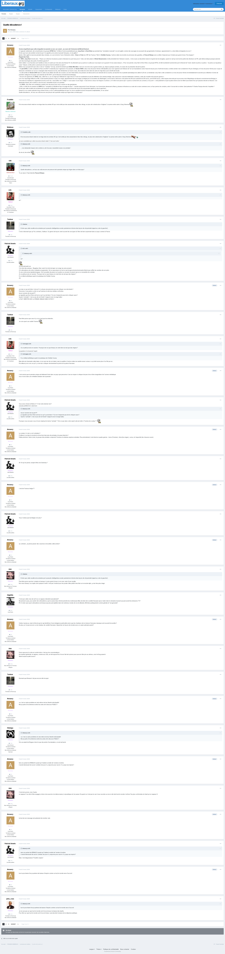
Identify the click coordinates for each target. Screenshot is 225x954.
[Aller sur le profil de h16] (10, 167)
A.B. (10, 190)
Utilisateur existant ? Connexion (203, 3)
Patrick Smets (10, 243)
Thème (98, 949)
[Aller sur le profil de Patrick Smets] (10, 250)
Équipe (18, 14)
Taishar (10, 219)
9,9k (11, 205)
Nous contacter (124, 949)
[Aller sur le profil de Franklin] (10, 106)
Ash (10, 569)
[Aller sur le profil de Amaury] (5, 31)
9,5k (11, 260)
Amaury (12, 30)
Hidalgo (10, 728)
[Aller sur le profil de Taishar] (10, 225)
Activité (30, 9)
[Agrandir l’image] (131, 104)
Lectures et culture (24, 31)
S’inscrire (219, 3)
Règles (11, 14)
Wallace (10, 127)
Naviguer (22, 9)
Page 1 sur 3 (25, 38)
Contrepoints (48, 9)
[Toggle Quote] (21, 132)
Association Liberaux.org (10, 9)
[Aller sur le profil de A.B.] (10, 196)
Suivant (13, 38)
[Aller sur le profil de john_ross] (10, 905)
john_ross (10, 899)
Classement (26, 14)
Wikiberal (57, 9)
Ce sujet (215, 9)
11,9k (11, 584)
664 (11, 610)
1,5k (11, 743)
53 (11, 60)
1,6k (11, 234)
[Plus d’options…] (220, 45)
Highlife (10, 595)
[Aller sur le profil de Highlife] (10, 601)
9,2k (11, 914)
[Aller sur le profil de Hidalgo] (10, 734)
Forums (4, 14)
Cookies (133, 949)
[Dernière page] (18, 38)
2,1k (11, 142)
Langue (91, 949)
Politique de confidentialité (111, 949)
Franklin (10, 99)
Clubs (65, 9)
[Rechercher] (222, 9)
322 (11, 115)
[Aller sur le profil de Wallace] (10, 133)
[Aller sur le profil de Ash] (10, 575)
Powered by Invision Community (112, 951)
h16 (10, 161)
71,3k (11, 176)
